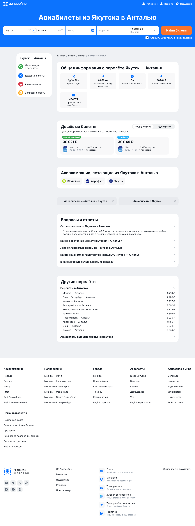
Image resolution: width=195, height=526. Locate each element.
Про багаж (9, 430)
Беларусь (173, 375)
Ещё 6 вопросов (12, 446)
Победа (8, 375)
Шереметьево (138, 375)
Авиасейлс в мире (179, 368)
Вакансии (61, 474)
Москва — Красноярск (56, 386)
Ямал (6, 391)
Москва (97, 375)
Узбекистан (174, 391)
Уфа (132, 397)
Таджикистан (175, 386)
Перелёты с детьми (15, 441)
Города (98, 368)
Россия (8, 381)
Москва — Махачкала (56, 391)
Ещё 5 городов (101, 402)
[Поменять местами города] (34, 30)
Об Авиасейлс (64, 469)
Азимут (8, 386)
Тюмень (97, 391)
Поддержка (62, 479)
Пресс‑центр (63, 490)
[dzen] (6, 489)
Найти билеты (176, 30)
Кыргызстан (174, 397)
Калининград (100, 397)
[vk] (6, 483)
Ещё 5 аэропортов (140, 402)
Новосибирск (100, 381)
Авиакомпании (13, 368)
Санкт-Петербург (103, 386)
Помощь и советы (15, 413)
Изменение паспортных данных (21, 435)
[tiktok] (26, 483)
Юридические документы (177, 469)
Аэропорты (137, 368)
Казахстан (173, 381)
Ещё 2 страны (175, 402)
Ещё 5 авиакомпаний (15, 402)
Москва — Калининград (57, 381)
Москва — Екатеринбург (57, 402)
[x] (20, 483)
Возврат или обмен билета (19, 425)
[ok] (20, 489)
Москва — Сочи (53, 375)
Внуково (135, 381)
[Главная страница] (15, 3)
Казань (134, 386)
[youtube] (13, 489)
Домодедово (137, 391)
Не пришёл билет (13, 419)
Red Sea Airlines (12, 397)
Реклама (61, 485)
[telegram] (13, 483)
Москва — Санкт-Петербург (60, 397)
